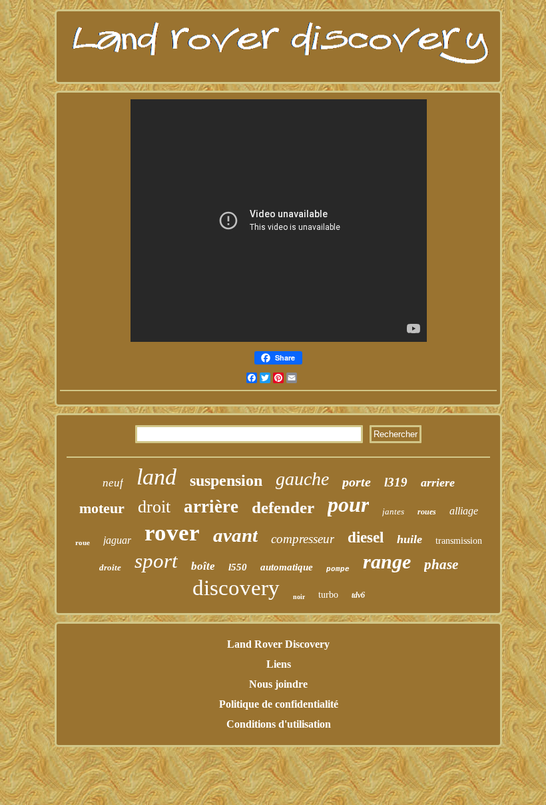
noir (299, 596)
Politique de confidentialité (278, 704)
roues (426, 511)
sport (156, 560)
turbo (328, 595)
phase (441, 564)
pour (348, 504)
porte (356, 481)
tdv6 (358, 595)
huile (409, 539)
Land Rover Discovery (278, 644)
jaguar (117, 540)
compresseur (302, 539)
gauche (302, 478)
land (156, 476)
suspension (226, 480)
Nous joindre (278, 684)
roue (82, 542)
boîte (203, 566)
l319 (396, 482)
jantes (393, 511)
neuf (113, 482)
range (387, 561)
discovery (236, 588)
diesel (366, 537)
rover (172, 533)
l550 (237, 567)
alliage (463, 510)
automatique (286, 567)
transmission (458, 541)
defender (283, 507)
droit (154, 506)
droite (110, 567)
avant (235, 535)
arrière (211, 506)
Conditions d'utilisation (278, 724)
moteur (102, 508)
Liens (278, 664)
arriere (438, 482)
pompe (338, 569)
